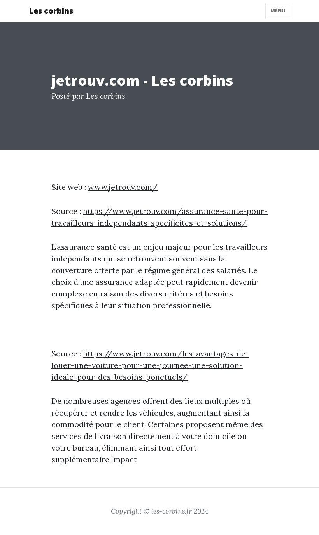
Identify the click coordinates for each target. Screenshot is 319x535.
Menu (277, 10)
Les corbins (51, 10)
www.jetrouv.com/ (123, 187)
